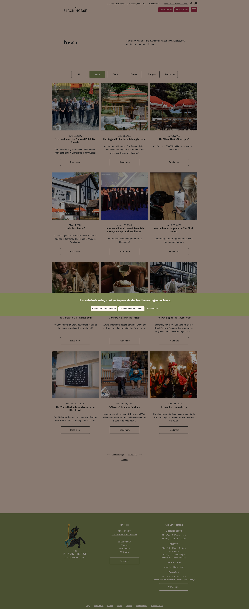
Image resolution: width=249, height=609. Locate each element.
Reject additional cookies (131, 309)
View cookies (152, 309)
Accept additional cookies (104, 309)
